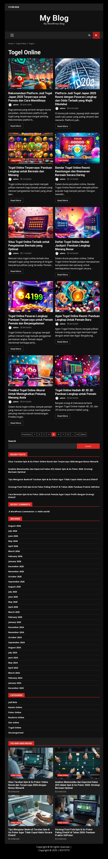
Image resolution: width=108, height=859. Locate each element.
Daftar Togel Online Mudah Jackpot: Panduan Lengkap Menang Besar (77, 222)
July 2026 (12, 531)
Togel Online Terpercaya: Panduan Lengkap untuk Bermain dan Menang (30, 148)
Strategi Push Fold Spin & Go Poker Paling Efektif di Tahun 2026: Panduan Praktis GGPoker (54, 487)
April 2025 (13, 607)
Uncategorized (15, 732)
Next (83, 434)
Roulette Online (16, 717)
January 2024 (14, 683)
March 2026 (14, 551)
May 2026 (13, 541)
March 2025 (14, 612)
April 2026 (13, 546)
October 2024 (15, 637)
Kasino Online (15, 707)
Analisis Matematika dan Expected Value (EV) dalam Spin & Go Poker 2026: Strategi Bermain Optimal (77, 763)
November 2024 (16, 632)
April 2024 (13, 667)
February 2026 (15, 556)
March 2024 (14, 672)
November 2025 (16, 571)
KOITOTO (64, 850)
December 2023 (16, 688)
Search (12, 441)
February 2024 (15, 678)
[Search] (89, 35)
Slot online (13, 722)
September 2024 (16, 642)
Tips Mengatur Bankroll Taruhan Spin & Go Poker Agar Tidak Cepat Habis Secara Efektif (53, 479)
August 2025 (14, 586)
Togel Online (16, 86)
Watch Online (96, 35)
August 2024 (14, 647)
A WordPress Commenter (21, 511)
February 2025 (15, 617)
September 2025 (16, 581)
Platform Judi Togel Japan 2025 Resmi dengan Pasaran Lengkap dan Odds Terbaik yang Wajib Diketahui (77, 73)
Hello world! (44, 511)
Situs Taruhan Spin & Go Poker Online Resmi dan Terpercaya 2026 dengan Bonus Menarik (53, 461)
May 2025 (13, 602)
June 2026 (13, 536)
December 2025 (16, 566)
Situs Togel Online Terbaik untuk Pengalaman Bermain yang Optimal (30, 222)
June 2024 (13, 657)
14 (77, 434)
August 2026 (14, 526)
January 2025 (14, 622)
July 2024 (12, 652)
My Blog (54, 18)
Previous (26, 434)
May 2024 (13, 662)
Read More (16, 126)
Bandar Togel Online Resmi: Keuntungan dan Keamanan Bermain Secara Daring (77, 148)
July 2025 (12, 591)
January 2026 (14, 561)
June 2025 (13, 596)
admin (16, 104)
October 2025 (15, 576)
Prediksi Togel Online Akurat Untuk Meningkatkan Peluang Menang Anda (30, 370)
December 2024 (16, 627)
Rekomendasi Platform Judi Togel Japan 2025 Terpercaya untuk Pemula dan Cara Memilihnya (30, 73)
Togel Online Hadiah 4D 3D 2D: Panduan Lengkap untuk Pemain (77, 370)
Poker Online (14, 712)
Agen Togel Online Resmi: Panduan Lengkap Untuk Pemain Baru (77, 296)
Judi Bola (12, 702)
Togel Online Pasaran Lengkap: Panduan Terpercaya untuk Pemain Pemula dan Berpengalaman (30, 296)
